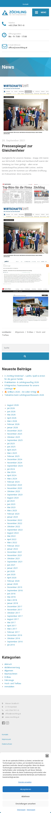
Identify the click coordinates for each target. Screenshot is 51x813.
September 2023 (15, 494)
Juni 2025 (11, 446)
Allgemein (19, 332)
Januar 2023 (12, 517)
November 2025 (14, 433)
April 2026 (11, 418)
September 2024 (15, 465)
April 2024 (11, 475)
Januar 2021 (12, 568)
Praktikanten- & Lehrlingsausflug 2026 (21, 382)
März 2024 (12, 478)
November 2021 (14, 555)
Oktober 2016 (13, 638)
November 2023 (14, 488)
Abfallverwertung (12, 667)
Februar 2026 (13, 424)
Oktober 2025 (13, 437)
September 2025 (15, 440)
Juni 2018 (11, 593)
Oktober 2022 (13, 526)
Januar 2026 (12, 427)
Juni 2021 (11, 565)
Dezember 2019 (14, 587)
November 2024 (14, 462)
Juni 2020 (11, 574)
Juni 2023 (11, 504)
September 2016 (15, 641)
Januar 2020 (12, 584)
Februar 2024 (13, 481)
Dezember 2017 (14, 606)
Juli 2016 (11, 644)
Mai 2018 (11, 596)
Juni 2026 (11, 411)
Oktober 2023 (13, 491)
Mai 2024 (11, 472)
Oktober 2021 (13, 558)
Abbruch (8, 664)
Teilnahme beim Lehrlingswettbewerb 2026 (24, 395)
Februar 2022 (13, 545)
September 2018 (15, 590)
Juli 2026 (11, 408)
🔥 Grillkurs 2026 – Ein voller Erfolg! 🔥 (21, 391)
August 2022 (13, 533)
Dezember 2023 (14, 485)
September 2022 (15, 529)
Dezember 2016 (14, 635)
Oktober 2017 (13, 612)
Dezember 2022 (14, 520)
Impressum (21, 810)
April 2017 (11, 625)
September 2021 (15, 561)
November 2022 (14, 523)
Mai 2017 (11, 622)
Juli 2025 (11, 443)
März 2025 (12, 453)
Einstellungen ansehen (26, 803)
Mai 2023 (11, 507)
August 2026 (13, 405)
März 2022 (12, 542)
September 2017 (15, 616)
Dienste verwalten (25, 782)
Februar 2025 (13, 456)
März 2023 (12, 510)
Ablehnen (25, 796)
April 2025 (11, 449)
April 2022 (11, 539)
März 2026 (12, 421)
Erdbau (30, 332)
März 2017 (12, 628)
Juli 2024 (11, 469)
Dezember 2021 (14, 552)
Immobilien (9, 686)
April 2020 (11, 577)
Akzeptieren (25, 789)
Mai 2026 (11, 414)
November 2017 (14, 609)
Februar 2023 (13, 513)
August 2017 (13, 619)
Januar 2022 (12, 549)
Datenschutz (7, 744)
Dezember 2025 (14, 430)
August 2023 (13, 497)
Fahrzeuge (9, 680)
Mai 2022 (11, 536)
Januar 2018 (12, 603)
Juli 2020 (11, 571)
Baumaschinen (10, 673)
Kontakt (25, 4)
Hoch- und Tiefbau (12, 683)
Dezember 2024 (14, 459)
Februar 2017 (13, 632)
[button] (47, 755)
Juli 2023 (11, 501)
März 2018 (12, 600)
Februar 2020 (13, 580)
